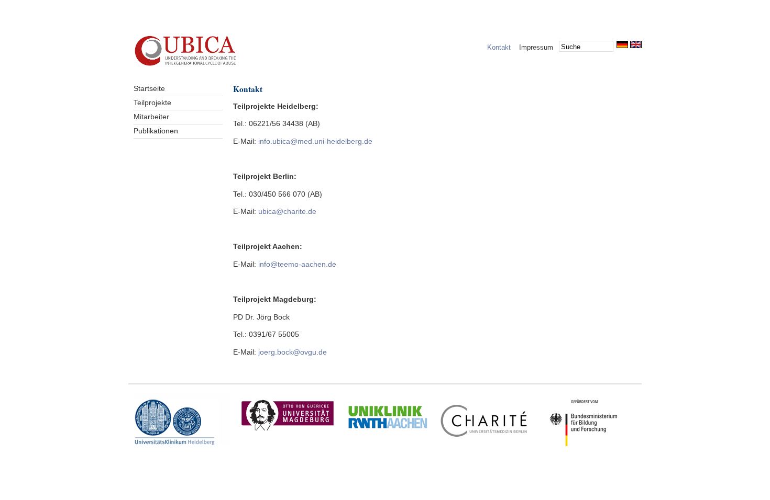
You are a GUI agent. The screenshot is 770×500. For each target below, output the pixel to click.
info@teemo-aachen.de (297, 264)
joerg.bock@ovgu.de (292, 352)
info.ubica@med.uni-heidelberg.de (315, 141)
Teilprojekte (152, 103)
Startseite (149, 89)
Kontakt (499, 47)
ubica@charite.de (287, 211)
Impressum (536, 47)
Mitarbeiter (151, 117)
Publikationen (156, 131)
